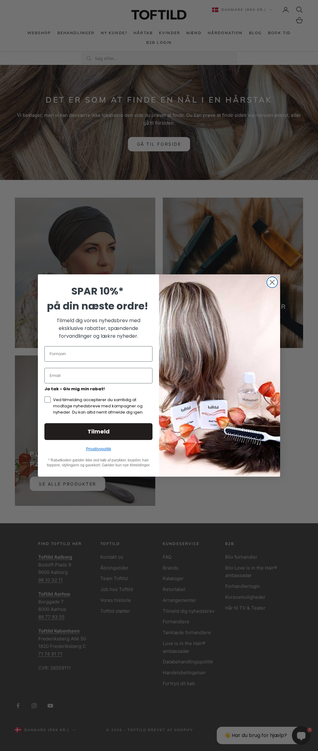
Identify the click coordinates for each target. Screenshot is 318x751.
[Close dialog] (272, 282)
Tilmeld (99, 431)
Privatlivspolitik (98, 449)
